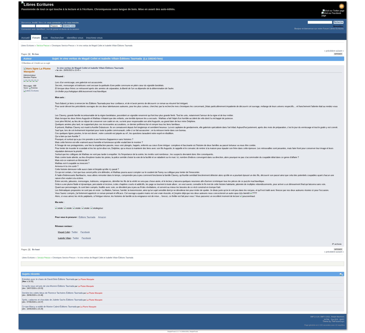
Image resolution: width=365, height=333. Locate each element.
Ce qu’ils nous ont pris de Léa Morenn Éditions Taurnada (48, 286)
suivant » (340, 51)
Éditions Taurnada (87, 217)
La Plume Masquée (86, 279)
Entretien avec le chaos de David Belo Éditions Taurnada (48, 279)
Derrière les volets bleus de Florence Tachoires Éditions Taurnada (52, 293)
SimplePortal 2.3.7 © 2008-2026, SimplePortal (182, 331)
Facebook (85, 232)
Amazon (102, 217)
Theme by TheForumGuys (333, 321)
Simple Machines (337, 317)
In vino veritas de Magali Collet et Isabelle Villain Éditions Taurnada (90, 68)
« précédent (329, 51)
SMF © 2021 (325, 317)
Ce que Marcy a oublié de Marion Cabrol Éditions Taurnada (49, 306)
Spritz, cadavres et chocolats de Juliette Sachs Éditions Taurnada (52, 299)
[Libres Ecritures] (31, 91)
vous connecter (54, 23)
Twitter (75, 232)
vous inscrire (73, 23)
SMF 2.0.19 (314, 317)
